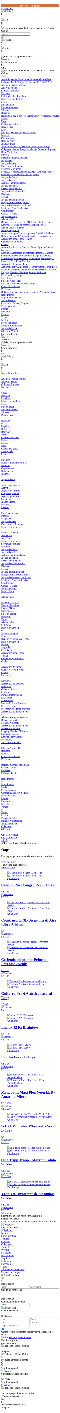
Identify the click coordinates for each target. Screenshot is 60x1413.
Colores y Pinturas (10, 90)
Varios (30, 115)
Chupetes (13, 255)
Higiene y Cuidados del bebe (40, 233)
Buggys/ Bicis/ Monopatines (15, 202)
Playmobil (34, 174)
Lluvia (4, 129)
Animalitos (25, 171)
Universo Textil (9, 82)
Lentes (4, 320)
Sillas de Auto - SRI (11, 280)
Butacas (34, 283)
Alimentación (7, 219)
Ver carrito (6, 1371)
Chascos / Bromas (42, 115)
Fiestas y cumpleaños (11, 188)
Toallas (28, 238)
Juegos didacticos (9, 180)
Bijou (13, 115)
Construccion (7, 211)
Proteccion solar (9, 322)
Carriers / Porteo (38, 292)
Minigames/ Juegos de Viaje (14, 208)
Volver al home (8, 862)
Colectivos (29, 82)
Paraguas (5, 132)
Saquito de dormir (37, 272)
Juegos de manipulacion (12, 199)
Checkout (6, 1385)
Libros (4, 118)
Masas (4, 101)
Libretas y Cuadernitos (12, 99)
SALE (49, 82)
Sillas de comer (21, 225)
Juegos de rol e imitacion (13, 191)
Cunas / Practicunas (10, 286)
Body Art (21, 115)
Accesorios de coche (11, 247)
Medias (18, 297)
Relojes (55, 115)
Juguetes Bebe (8, 143)
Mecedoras (6, 278)
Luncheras (22, 96)
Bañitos (23, 236)
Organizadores (8, 138)
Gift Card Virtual (9, 331)
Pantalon (5, 311)
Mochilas (12, 96)
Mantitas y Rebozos (10, 722)
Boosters (25, 283)
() (5, 22)
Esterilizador (7, 258)
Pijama (4, 308)
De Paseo (5, 289)
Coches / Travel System (33, 247)
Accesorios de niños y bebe (14, 264)
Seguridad (32, 236)
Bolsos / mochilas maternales (15, 292)
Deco (3, 121)
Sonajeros (42, 149)
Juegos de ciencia (9, 185)
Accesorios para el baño (12, 238)
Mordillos (34, 225)
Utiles (4, 96)
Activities (26, 146)
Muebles (5, 135)
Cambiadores (44, 236)
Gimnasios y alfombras (12, 241)
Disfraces (5, 194)
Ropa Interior (7, 294)
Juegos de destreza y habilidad (16, 205)
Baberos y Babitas (37, 266)
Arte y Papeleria (9, 79)
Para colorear (7, 104)
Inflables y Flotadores (11, 325)
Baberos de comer (10, 222)
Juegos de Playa (9, 328)
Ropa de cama (8, 141)
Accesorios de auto (46, 269)
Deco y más (24, 79)
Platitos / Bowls (45, 222)
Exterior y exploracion (12, 166)
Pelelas (21, 233)
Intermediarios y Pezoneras (27, 258)
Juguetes (34, 79)
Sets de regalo (47, 258)
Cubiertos (19, 227)
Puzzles (5, 155)
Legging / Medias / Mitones (14, 272)
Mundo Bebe (45, 79)
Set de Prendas (8, 300)
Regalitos (5, 113)
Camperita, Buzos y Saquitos (15, 303)
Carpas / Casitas (9, 213)
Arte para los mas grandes (13, 85)
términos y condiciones (20, 1337)
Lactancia (6, 250)
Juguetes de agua (9, 233)
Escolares (5, 93)
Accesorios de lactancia (22, 252)
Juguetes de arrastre (40, 146)
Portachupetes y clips (29, 255)
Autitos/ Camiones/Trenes (13, 183)
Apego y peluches (28, 149)
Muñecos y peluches (11, 169)
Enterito (5, 314)
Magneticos (6, 160)
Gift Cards (40, 82)
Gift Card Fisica (9, 334)
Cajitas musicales (9, 124)
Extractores (45, 255)
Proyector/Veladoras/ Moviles (15, 261)
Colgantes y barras (10, 149)
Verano (20, 82)
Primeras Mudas (9, 306)
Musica (4, 197)
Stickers (5, 110)
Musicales (12, 152)
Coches (4, 244)
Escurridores (7, 225)
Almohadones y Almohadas (14, 266)
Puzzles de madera (10, 157)
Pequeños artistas (9, 107)
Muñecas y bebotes (10, 171)
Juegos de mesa (8, 163)
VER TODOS (8, 867)
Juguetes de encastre (11, 146)
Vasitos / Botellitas (28, 222)
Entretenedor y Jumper (12, 275)
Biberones (39, 252)
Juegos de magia (9, 216)
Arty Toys (36, 171)
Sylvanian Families (19, 174)
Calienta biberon (9, 689)
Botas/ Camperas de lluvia (23, 132)
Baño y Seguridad (10, 230)
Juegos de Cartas (9, 177)
